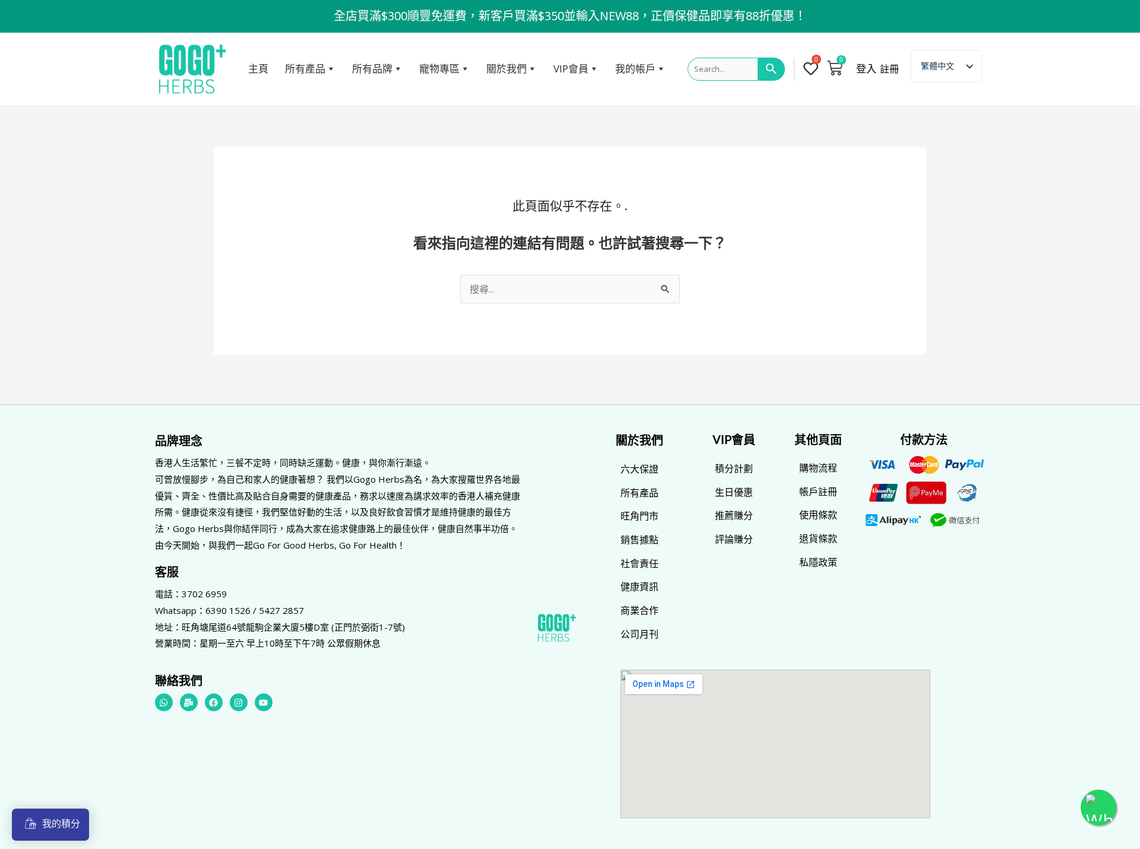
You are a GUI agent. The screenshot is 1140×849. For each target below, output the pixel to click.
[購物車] (835, 68)
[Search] (771, 69)
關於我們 (506, 68)
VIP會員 (570, 68)
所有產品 (305, 68)
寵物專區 (439, 68)
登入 (866, 69)
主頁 (258, 68)
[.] (813, 69)
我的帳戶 (635, 68)
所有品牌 (372, 68)
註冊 (889, 69)
